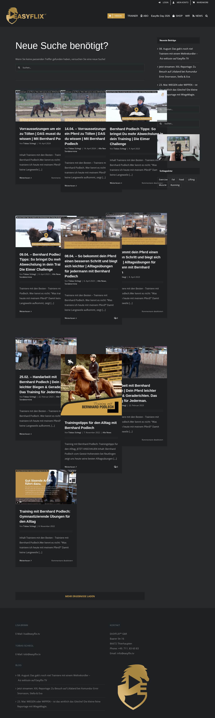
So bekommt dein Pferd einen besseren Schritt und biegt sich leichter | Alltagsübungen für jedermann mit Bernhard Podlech (135, 262)
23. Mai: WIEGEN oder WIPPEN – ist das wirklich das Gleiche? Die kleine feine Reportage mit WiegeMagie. (178, 89)
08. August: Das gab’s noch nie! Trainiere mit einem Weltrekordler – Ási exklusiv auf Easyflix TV (178, 53)
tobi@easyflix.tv (32, 654)
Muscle (163, 185)
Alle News (56, 274)
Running (175, 185)
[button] (206, 16)
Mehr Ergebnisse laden (80, 596)
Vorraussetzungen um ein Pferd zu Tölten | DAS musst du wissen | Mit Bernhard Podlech (45, 134)
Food (181, 179)
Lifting (191, 179)
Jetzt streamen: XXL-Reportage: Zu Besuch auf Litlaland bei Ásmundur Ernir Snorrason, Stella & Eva (178, 71)
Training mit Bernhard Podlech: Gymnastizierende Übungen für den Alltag (45, 516)
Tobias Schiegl (29, 143)
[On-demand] (178, 135)
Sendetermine (71, 151)
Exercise (163, 179)
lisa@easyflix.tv (31, 633)
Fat (173, 179)
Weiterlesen (25, 177)
